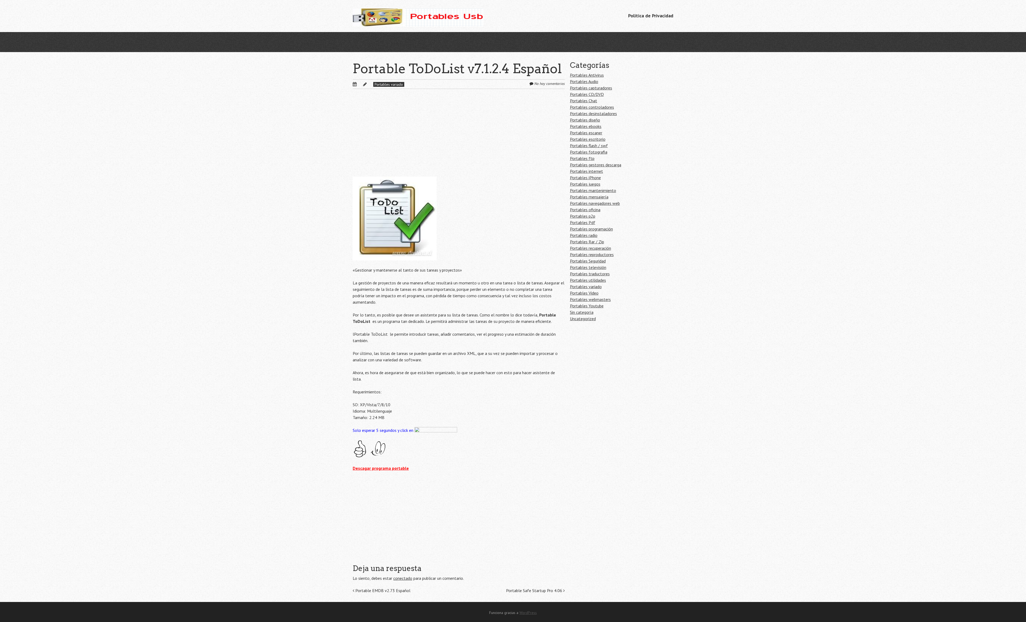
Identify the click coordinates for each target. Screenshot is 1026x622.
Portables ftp (582, 158)
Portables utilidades (588, 280)
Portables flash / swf (589, 145)
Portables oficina (585, 209)
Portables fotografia (588, 152)
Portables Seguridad (588, 261)
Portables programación (591, 229)
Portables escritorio (587, 139)
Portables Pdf (582, 222)
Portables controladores (592, 107)
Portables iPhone (585, 177)
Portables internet (586, 171)
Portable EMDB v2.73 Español (382, 590)
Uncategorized (583, 318)
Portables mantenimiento (593, 190)
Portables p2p (582, 216)
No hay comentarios (549, 83)
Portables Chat (583, 100)
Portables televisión (588, 267)
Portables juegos (585, 184)
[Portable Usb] (418, 16)
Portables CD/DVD (587, 94)
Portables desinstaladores (593, 113)
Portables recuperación (590, 248)
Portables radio (583, 235)
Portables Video (584, 293)
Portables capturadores (591, 88)
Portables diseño (585, 120)
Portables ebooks (585, 126)
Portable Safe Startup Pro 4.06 (534, 590)
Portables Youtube (587, 305)
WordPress (528, 612)
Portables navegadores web (595, 203)
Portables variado (389, 84)
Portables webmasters (590, 299)
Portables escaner (586, 132)
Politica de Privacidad (650, 16)
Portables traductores (590, 273)
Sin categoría (581, 312)
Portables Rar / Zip (587, 241)
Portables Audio (584, 81)
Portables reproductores (592, 254)
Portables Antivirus (587, 75)
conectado (402, 578)
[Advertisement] (459, 137)
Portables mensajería (589, 196)
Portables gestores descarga (595, 164)
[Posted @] (360, 84)
